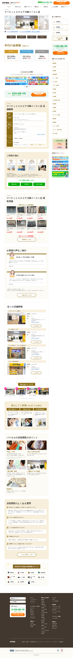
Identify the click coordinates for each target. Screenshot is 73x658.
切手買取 (22, 572)
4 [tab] (23, 398)
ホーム (9, 6)
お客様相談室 (61, 641)
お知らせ (53, 599)
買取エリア (32, 609)
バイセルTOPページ (33, 599)
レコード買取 (12, 577)
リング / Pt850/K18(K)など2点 (11, 215)
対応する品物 (39, 184)
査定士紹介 (32, 612)
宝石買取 (54, 89)
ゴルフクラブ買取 (56, 115)
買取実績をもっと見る (26, 239)
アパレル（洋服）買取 (57, 129)
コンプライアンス (55, 641)
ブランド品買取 (32, 577)
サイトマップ (32, 602)
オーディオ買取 (56, 126)
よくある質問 (55, 6)
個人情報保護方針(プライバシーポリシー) (37, 641)
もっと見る (36, 325)
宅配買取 (31, 626)
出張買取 (32, 581)
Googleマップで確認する (41, 134)
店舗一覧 (46, 6)
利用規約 (27, 641)
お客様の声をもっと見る (27, 295)
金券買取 (54, 111)
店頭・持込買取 (33, 624)
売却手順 (27, 184)
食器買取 (54, 103)
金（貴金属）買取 (56, 100)
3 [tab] (22, 398)
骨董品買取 (43, 572)
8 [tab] (28, 398)
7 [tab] (27, 398)
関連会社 (54, 621)
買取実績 (31, 611)
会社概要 (23, 641)
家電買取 (54, 122)
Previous (8, 22)
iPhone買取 (55, 133)
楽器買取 (22, 581)
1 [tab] (24, 86)
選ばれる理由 (32, 617)
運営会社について (14, 598)
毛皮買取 (54, 96)
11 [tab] (32, 398)
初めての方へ (18, 6)
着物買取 (12, 572)
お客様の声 (32, 614)
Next (45, 22)
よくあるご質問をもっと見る (27, 554)
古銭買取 (32, 572)
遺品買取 (42, 633)
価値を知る (14, 184)
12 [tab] (33, 398)
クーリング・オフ (48, 641)
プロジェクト (32, 616)
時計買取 (42, 577)
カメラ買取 (22, 577)
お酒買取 (12, 581)
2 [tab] (26, 86)
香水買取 (42, 628)
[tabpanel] (16, 81)
